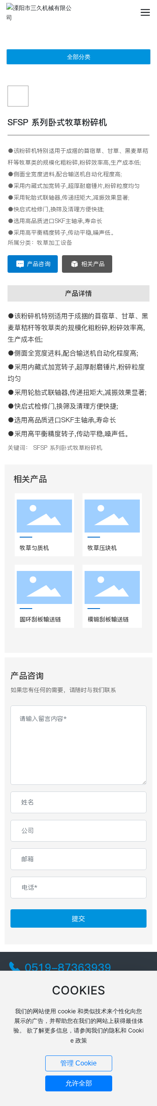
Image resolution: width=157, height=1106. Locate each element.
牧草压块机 (102, 548)
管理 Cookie (78, 1063)
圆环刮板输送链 (40, 619)
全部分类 (78, 56)
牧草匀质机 (34, 548)
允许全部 (78, 1083)
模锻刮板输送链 (108, 619)
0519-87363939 (68, 967)
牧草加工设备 (54, 242)
